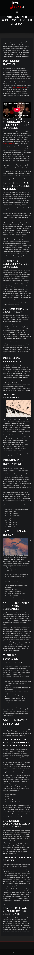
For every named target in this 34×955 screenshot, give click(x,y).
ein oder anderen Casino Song (19, 87)
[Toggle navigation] (17, 12)
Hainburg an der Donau (8, 143)
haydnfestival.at (21, 952)
